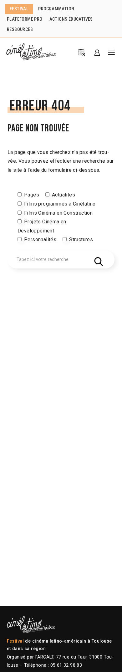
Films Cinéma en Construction (58, 213)
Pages (31, 195)
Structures (81, 239)
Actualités (63, 195)
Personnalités (40, 239)
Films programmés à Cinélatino (60, 204)
